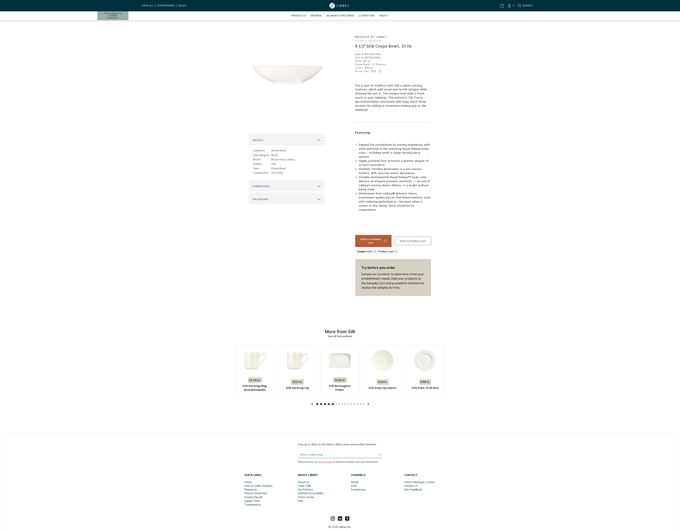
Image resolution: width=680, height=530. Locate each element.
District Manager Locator (419, 482)
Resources (250, 489)
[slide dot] (317, 404)
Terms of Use (306, 497)
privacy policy (325, 461)
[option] (287, 74)
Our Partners (305, 489)
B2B (353, 485)
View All (148, 5)
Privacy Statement (255, 493)
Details (258, 140)
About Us (303, 482)
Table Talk (304, 485)
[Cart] (501, 5)
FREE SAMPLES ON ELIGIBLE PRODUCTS (112, 15)
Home (248, 482)
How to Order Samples (258, 485)
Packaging (260, 199)
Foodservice (358, 489)
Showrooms (166, 5)
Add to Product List (413, 241)
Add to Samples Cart (370, 240)
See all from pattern (340, 336)
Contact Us (411, 485)
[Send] (380, 454)
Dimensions (261, 186)
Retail (354, 482)
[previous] (312, 404)
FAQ (300, 501)
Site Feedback (413, 489)
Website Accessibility (311, 493)
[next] (368, 404)
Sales (182, 5)
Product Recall (253, 497)
